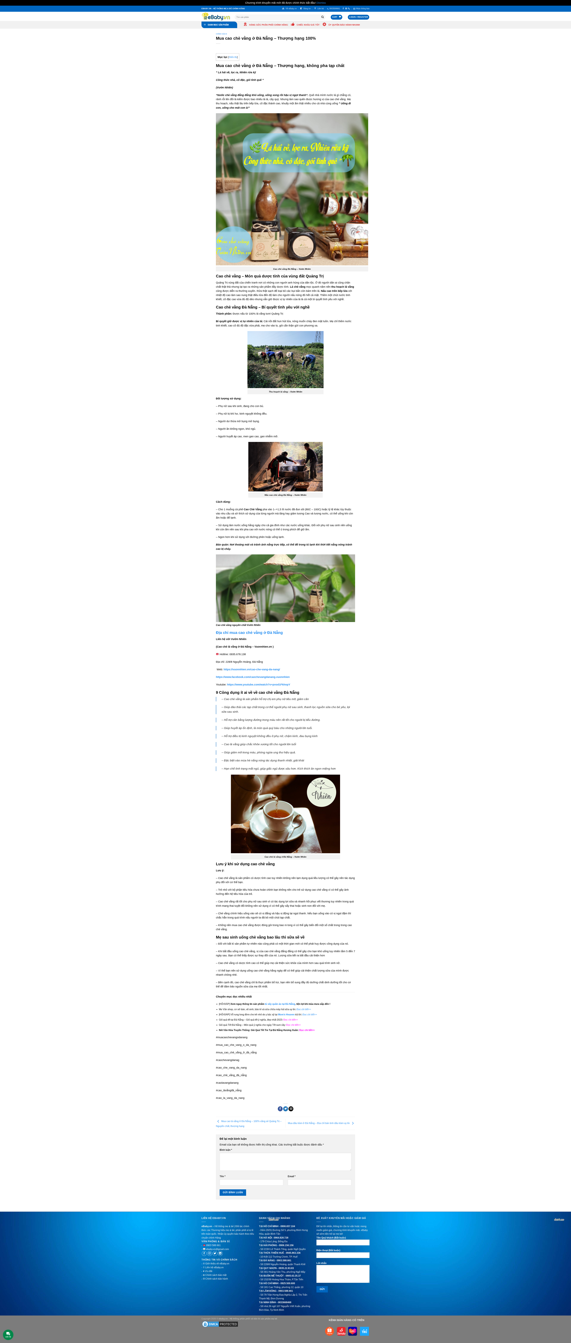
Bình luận (226, 1150)
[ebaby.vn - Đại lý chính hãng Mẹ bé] (215, 16)
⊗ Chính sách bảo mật (214, 1275)
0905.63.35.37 (293, 1275)
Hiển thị (233, 57)
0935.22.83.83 (286, 1268)
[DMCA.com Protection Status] (220, 1324)
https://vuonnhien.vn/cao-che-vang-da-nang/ (252, 669)
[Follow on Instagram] (209, 1253)
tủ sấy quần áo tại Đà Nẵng (280, 1004)
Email (291, 1176)
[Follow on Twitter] (214, 1253)
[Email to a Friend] (290, 1108)
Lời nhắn (321, 1263)
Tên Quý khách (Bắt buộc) (331, 1237)
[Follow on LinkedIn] (220, 1253)
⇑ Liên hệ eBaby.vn (213, 1267)
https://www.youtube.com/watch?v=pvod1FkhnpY (258, 684)
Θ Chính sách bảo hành (215, 1278)
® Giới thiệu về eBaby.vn (216, 1263)
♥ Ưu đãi (207, 1271)
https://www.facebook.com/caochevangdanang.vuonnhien (253, 677)
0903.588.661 (284, 1260)
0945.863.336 (293, 1253)
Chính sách (221, 34)
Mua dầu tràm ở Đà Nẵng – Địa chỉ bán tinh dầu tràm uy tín (319, 1123)
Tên (222, 1176)
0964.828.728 (281, 1237)
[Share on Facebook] (280, 1108)
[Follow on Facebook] (343, 9)
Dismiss (321, 2)
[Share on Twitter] (285, 1108)
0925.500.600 (287, 1283)
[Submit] (322, 17)
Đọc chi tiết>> (290, 1019)
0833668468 (284, 1302)
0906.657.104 (287, 1226)
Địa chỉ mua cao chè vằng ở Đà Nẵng (249, 632)
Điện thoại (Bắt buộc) (328, 1250)
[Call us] (349, 9)
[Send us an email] (346, 9)
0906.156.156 (286, 1245)
